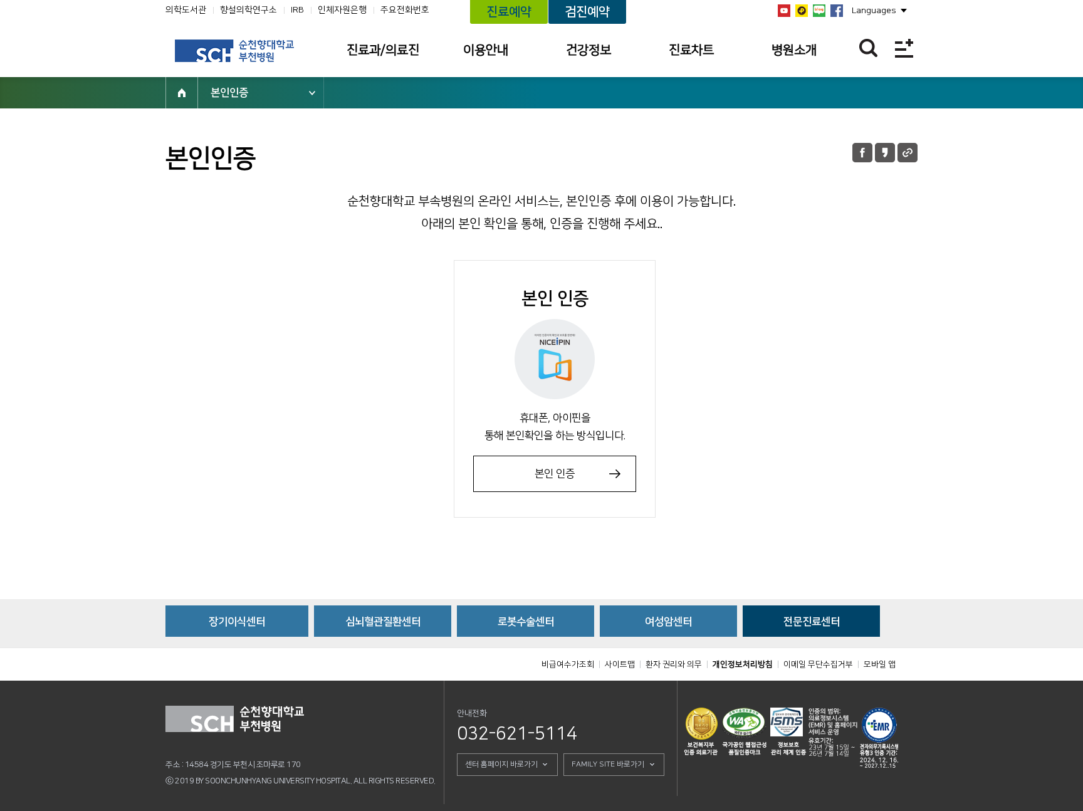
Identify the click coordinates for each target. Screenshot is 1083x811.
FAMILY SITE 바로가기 (608, 764)
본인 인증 (555, 473)
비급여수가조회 (568, 664)
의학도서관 (185, 10)
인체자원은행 (342, 10)
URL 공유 (907, 152)
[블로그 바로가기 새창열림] (819, 10)
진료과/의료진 (383, 50)
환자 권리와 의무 (674, 664)
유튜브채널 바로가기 (784, 10)
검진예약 (587, 12)
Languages (874, 11)
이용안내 (485, 50)
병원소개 (794, 50)
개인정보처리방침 (743, 664)
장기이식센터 (237, 621)
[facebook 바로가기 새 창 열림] (836, 10)
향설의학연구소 (248, 10)
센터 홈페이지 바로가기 (501, 764)
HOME (181, 92)
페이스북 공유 (862, 152)
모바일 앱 (880, 664)
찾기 (868, 47)
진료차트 (691, 50)
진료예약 (508, 12)
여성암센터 (668, 621)
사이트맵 (620, 664)
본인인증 (229, 92)
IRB (297, 10)
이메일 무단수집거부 (818, 664)
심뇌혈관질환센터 (383, 621)
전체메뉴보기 (904, 47)
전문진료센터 (811, 621)
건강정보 (588, 50)
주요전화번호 (404, 10)
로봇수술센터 (526, 621)
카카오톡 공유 (885, 152)
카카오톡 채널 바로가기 (801, 10)
